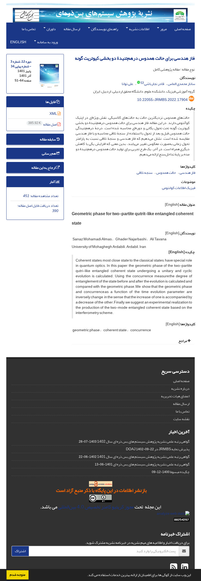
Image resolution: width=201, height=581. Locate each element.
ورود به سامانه (47, 42)
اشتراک (20, 551)
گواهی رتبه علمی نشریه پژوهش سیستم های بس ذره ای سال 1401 (143, 456)
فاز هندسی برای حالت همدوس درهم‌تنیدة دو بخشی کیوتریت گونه (135, 58)
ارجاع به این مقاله (43, 167)
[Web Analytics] (181, 520)
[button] (86, 575)
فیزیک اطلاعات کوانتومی (178, 187)
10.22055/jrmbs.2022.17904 (162, 99)
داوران (51, 28)
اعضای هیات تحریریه (175, 396)
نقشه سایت (181, 418)
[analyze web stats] (173, 514)
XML (53, 113)
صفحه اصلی (183, 28)
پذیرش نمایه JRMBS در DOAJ (157, 449)
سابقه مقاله (48, 139)
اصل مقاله (43, 124)
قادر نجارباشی (154, 83)
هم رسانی (49, 153)
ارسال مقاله (72, 28)
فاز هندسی (187, 172)
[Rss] (173, 567)
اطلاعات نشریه (139, 28)
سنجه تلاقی (145, 172)
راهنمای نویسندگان (104, 28)
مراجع (183, 340)
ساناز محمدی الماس (181, 83)
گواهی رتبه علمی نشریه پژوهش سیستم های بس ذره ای (151, 464)
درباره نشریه (180, 388)
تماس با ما (29, 28)
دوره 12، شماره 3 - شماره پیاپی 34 (20, 64)
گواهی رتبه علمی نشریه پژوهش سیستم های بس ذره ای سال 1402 (143, 441)
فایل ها (51, 101)
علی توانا (127, 83)
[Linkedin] (183, 567)
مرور (163, 28)
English (18, 42)
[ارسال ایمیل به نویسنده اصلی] (142, 82)
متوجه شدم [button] (17, 575)
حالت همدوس (166, 172)
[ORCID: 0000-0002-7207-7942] (138, 82)
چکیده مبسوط (179, 471)
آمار (52, 181)
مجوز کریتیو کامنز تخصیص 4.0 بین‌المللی (96, 507)
